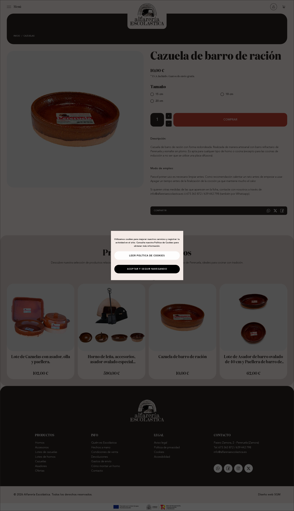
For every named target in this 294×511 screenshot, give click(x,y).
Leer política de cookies (147, 255)
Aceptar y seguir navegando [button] (147, 269)
